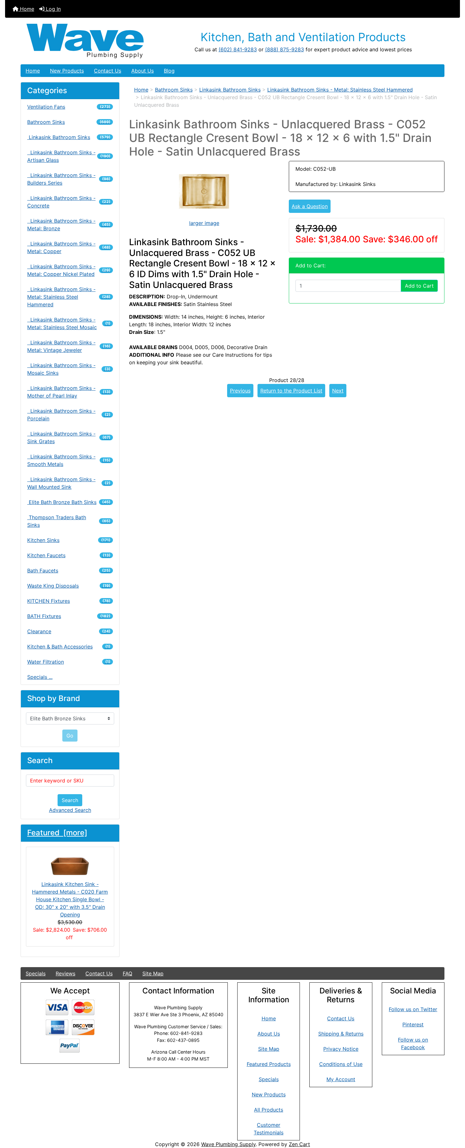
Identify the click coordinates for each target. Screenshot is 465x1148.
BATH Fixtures (68, 616)
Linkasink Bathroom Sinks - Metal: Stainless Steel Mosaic (68, 323)
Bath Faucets (68, 570)
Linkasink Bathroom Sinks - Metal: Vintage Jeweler (68, 346)
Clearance (68, 631)
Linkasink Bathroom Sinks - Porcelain (68, 415)
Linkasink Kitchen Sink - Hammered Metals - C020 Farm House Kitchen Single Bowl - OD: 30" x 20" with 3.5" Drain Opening (70, 899)
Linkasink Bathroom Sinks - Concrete (68, 202)
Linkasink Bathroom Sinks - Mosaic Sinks (68, 369)
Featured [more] (57, 832)
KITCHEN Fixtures (68, 601)
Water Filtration (68, 662)
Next (338, 390)
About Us (142, 70)
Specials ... (40, 677)
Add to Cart (419, 286)
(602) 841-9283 (238, 49)
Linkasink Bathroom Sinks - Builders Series (68, 179)
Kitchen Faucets (68, 555)
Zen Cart (299, 1144)
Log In (52, 9)
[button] (453, 1117)
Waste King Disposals (68, 586)
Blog (169, 70)
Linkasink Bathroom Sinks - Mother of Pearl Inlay (68, 392)
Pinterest (413, 1024)
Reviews (65, 973)
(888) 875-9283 (284, 49)
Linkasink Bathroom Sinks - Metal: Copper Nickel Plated (68, 270)
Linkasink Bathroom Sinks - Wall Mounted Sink (68, 483)
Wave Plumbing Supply (228, 1144)
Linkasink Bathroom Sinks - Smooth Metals (68, 460)
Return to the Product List (291, 390)
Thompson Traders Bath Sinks (68, 521)
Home (26, 9)
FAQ (127, 973)
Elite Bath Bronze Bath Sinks (68, 502)
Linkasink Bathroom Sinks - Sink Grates (68, 437)
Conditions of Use (341, 1064)
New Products (67, 70)
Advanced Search (70, 810)
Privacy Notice (340, 1049)
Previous (240, 390)
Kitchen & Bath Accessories (68, 646)
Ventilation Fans (68, 107)
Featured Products (269, 1064)
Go (69, 735)
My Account (340, 1079)
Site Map (153, 973)
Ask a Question (310, 206)
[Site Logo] (91, 41)
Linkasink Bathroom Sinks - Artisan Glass (68, 156)
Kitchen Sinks (68, 540)
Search (70, 800)
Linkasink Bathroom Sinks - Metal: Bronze (68, 225)
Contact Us (107, 70)
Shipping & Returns (340, 1033)
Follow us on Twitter (413, 1009)
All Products (268, 1110)
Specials (36, 973)
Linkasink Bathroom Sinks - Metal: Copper (68, 247)
